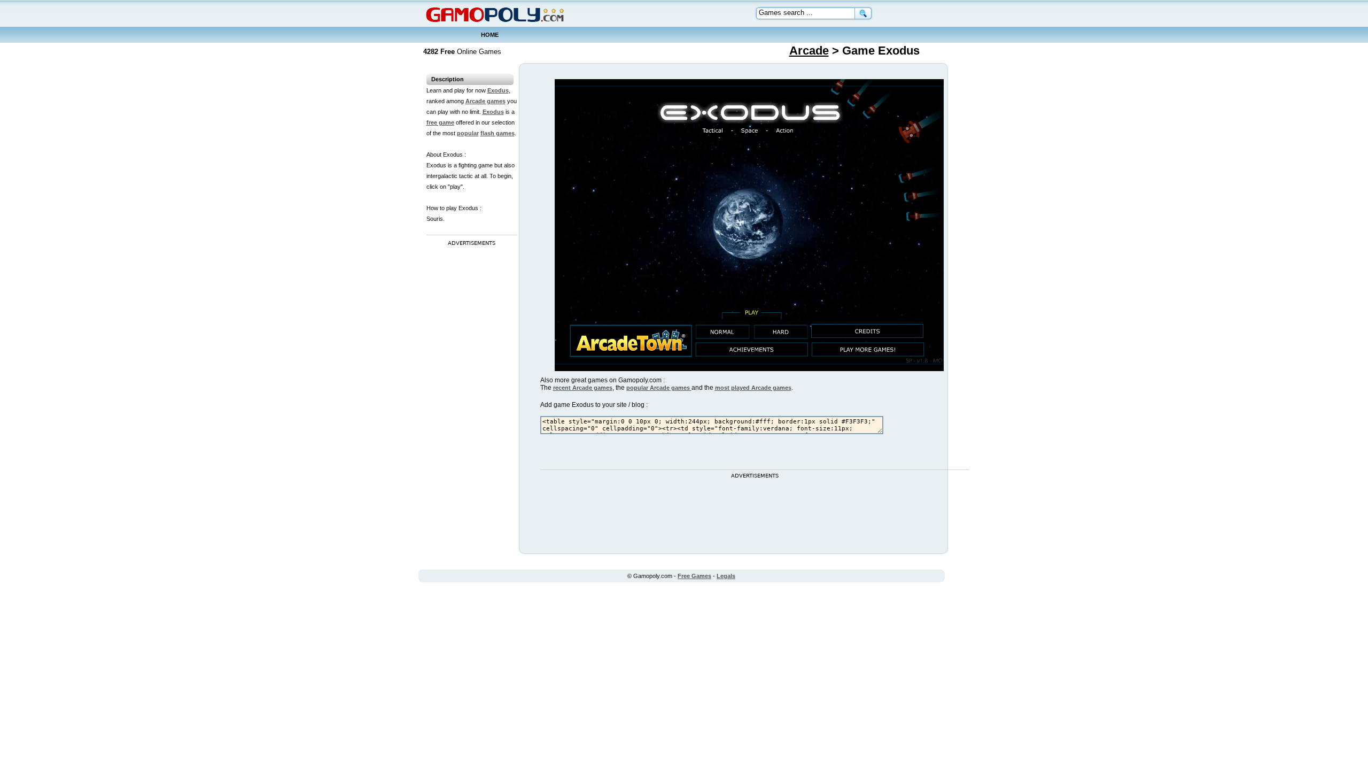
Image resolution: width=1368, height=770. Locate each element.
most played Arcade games (753, 387)
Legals (726, 576)
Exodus (498, 90)
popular (468, 133)
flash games (497, 133)
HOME (490, 35)
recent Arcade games (582, 387)
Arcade (809, 50)
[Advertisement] (469, 409)
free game (440, 122)
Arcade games (485, 101)
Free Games (694, 576)
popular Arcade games (658, 387)
